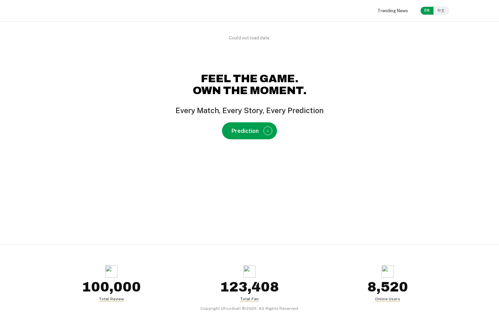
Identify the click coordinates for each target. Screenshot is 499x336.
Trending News (392, 10)
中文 (441, 10)
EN (427, 10)
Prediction (250, 131)
